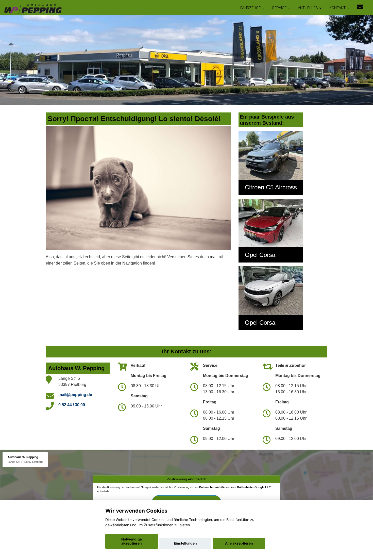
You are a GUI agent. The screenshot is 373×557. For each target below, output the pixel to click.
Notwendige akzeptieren (131, 541)
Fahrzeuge (250, 8)
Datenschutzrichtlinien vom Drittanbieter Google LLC (235, 487)
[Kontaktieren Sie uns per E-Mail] (360, 7)
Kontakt (337, 8)
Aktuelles (308, 8)
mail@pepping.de (75, 394)
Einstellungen (185, 543)
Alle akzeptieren (239, 543)
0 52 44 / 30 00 (71, 405)
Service (279, 8)
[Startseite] (33, 8)
